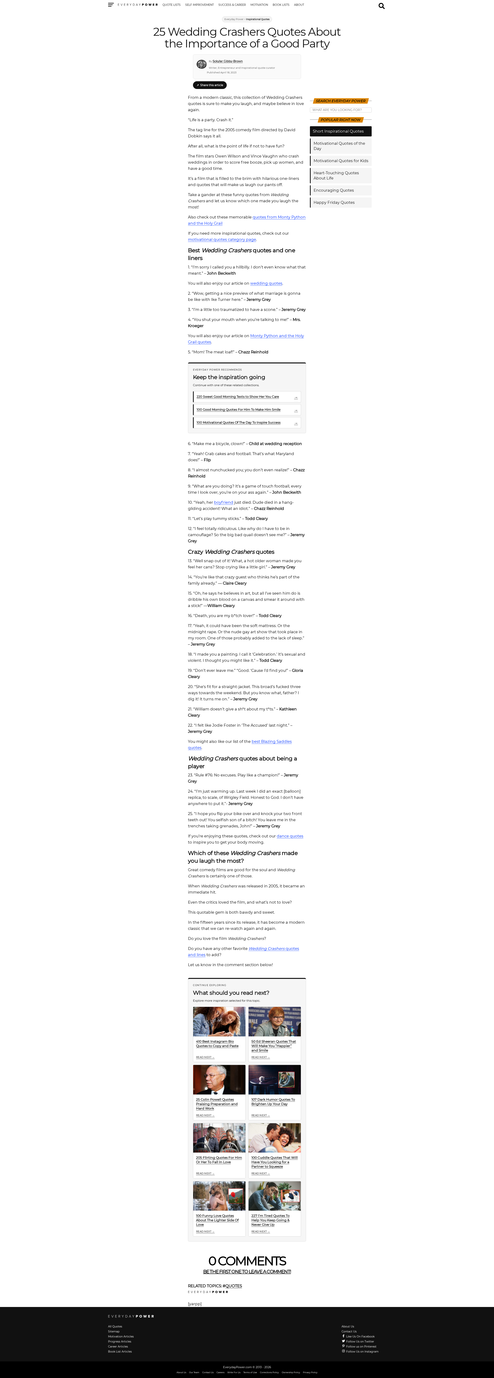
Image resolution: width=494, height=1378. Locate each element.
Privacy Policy (310, 1372)
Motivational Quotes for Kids (341, 160)
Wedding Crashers (267, 948)
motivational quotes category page (222, 239)
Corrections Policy (269, 1372)
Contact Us (349, 1331)
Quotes (233, 1286)
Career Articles (118, 1346)
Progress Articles (119, 1341)
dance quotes (290, 836)
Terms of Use (250, 1372)
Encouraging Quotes (334, 190)
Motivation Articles (121, 1336)
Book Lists (281, 5)
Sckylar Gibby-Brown (228, 61)
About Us (348, 1326)
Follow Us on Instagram (362, 1351)
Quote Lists (171, 5)
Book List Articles (120, 1351)
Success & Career (232, 5)
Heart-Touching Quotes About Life (336, 175)
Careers (220, 1372)
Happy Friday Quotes (334, 202)
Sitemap (113, 1331)
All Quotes (115, 1326)
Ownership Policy (291, 1372)
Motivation (259, 5)
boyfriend (223, 502)
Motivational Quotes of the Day (339, 146)
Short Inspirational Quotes (338, 131)
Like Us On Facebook (360, 1336)
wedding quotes (266, 283)
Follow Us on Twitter (359, 1341)
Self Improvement (199, 5)
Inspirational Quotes (258, 19)
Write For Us (233, 1372)
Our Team (194, 1372)
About (299, 5)
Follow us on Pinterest (360, 1346)
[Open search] (381, 4)
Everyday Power (234, 19)
